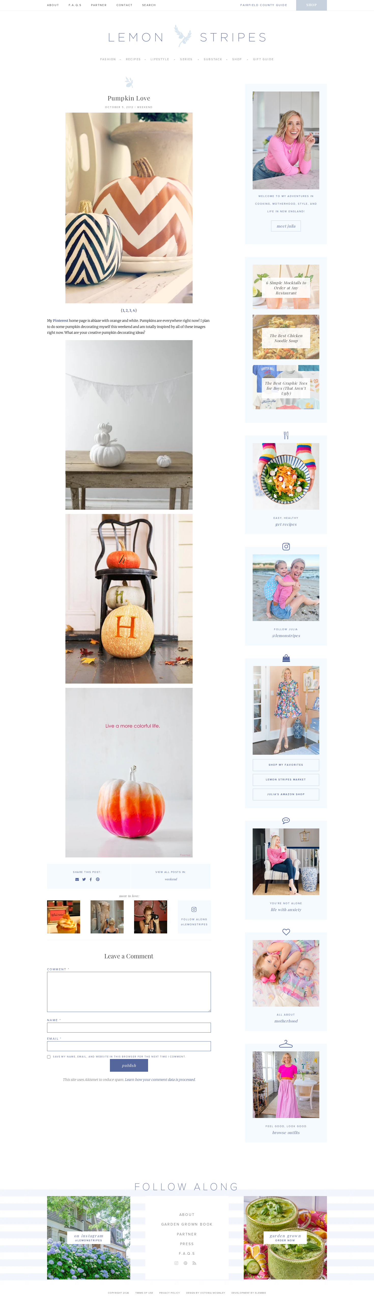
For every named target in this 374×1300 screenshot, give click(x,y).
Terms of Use (144, 1293)
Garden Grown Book (187, 1224)
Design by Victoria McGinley (205, 1293)
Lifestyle (160, 59)
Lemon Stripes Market (286, 779)
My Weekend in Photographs (64, 917)
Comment (58, 969)
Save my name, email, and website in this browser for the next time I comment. (119, 1056)
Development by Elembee (249, 1293)
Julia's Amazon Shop (286, 794)
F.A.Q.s (75, 5)
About (53, 5)
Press (187, 1244)
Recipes (133, 59)
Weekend (145, 107)
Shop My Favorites (286, 764)
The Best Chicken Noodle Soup (286, 338)
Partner (99, 5)
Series (186, 59)
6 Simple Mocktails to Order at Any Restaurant (286, 287)
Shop (311, 5)
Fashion (108, 59)
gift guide (263, 59)
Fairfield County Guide (263, 5)
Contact (125, 5)
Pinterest (60, 321)
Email (54, 1038)
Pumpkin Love (129, 98)
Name (54, 1020)
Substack (213, 59)
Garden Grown (285, 1235)
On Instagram (88, 1235)
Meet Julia (286, 226)
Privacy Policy (169, 1293)
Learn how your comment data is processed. (160, 1080)
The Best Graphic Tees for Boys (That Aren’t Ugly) (286, 388)
